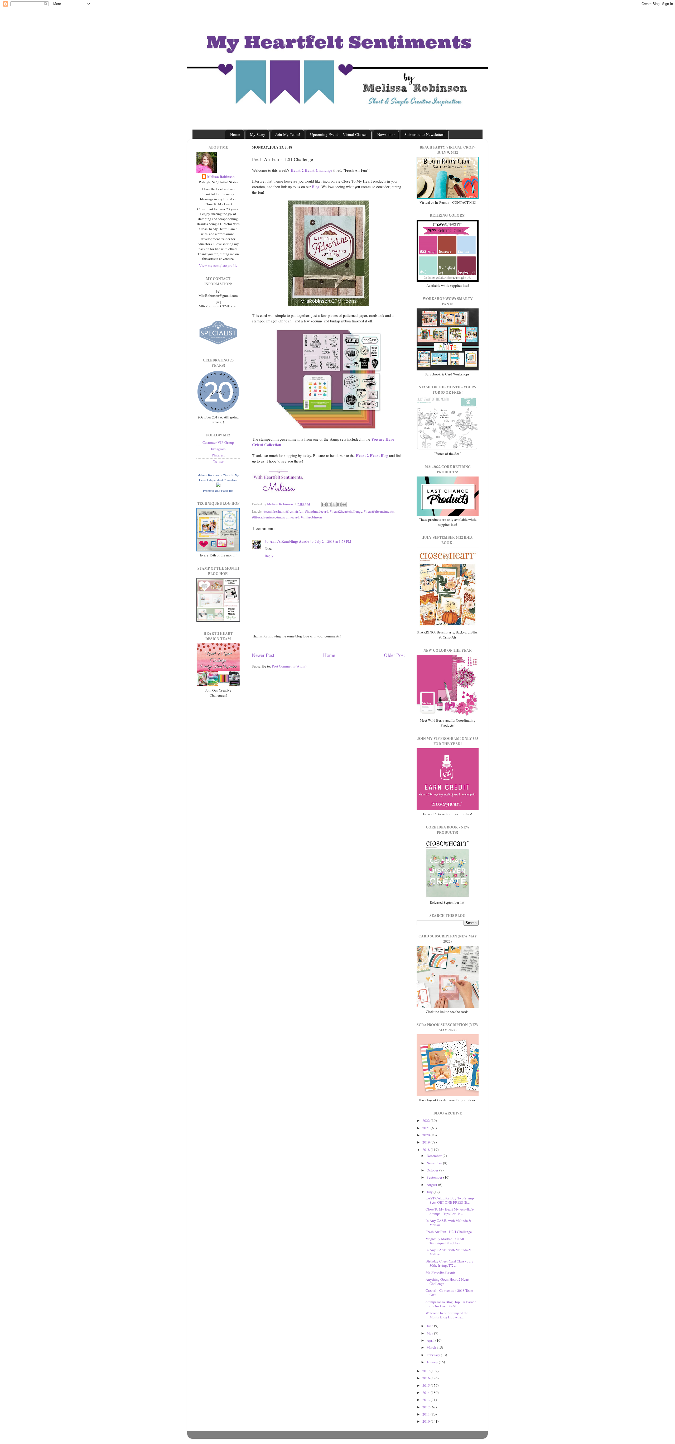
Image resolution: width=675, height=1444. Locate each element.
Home (235, 134)
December (434, 1155)
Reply (269, 555)
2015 (426, 1385)
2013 (426, 1399)
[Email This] (324, 504)
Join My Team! (287, 134)
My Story (257, 134)
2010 (426, 1421)
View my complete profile (218, 265)
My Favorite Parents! (441, 1272)
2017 (426, 1371)
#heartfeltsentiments (379, 511)
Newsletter (386, 134)
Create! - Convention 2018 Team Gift (449, 1292)
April (431, 1340)
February (434, 1354)
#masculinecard (287, 517)
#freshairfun (294, 511)
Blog (315, 186)
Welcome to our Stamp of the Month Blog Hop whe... (447, 1314)
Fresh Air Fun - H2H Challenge (449, 1231)
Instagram (218, 448)
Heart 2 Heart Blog (372, 455)
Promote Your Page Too (218, 490)
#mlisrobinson (311, 517)
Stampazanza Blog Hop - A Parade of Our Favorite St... (451, 1303)
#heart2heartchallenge (346, 511)
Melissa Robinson (221, 176)
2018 (426, 1149)
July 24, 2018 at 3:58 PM (333, 541)
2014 (426, 1392)
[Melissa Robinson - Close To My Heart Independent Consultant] (218, 485)
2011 (426, 1414)
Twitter (218, 461)
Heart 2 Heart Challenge (311, 170)
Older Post (394, 655)
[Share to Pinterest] (344, 504)
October (433, 1170)
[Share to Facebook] (339, 504)
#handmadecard (316, 511)
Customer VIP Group (218, 442)
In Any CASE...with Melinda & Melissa (448, 1222)
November (435, 1163)
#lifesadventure (263, 517)
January (433, 1362)
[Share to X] (334, 504)
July (430, 1191)
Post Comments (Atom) (289, 666)
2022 (426, 1120)
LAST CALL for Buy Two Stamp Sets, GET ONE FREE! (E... (450, 1200)
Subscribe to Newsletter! (424, 134)
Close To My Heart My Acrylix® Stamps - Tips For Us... (450, 1211)
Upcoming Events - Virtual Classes (338, 134)
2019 (426, 1142)
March (432, 1347)
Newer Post (263, 655)
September (435, 1177)
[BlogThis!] (329, 504)
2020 (426, 1135)
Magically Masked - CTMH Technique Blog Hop (446, 1240)
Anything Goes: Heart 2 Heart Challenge (447, 1281)
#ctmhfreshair (273, 511)
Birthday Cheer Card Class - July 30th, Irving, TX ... (449, 1263)
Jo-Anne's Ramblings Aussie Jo (289, 541)
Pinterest (218, 455)
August (432, 1184)
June (430, 1325)
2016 (426, 1378)
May (430, 1333)
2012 (426, 1407)
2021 (426, 1128)
